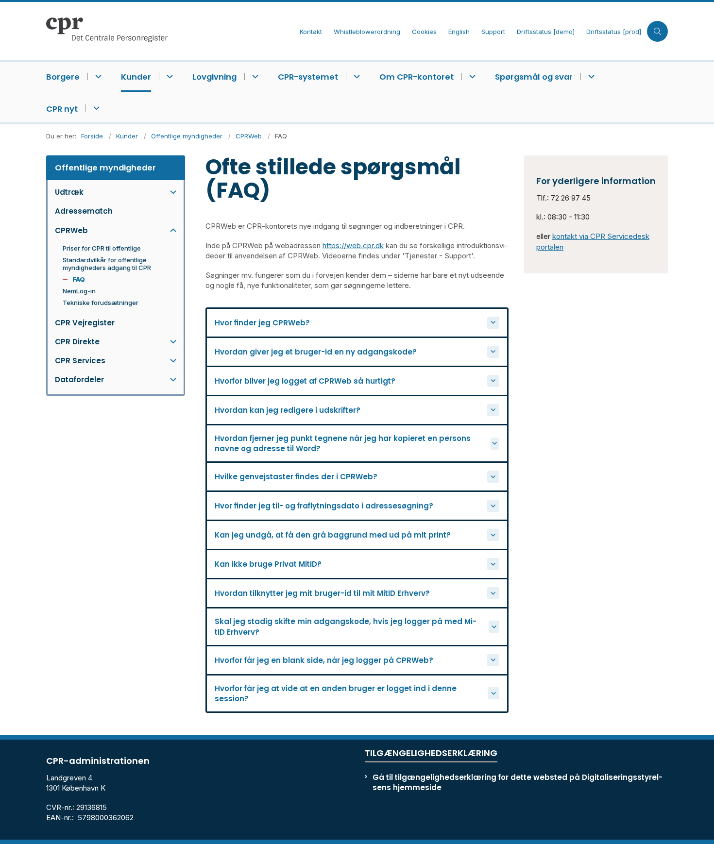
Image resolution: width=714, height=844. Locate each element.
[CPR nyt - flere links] (94, 108)
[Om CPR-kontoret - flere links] (470, 76)
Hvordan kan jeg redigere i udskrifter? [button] (287, 410)
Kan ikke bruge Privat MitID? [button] (268, 564)
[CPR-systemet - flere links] (355, 76)
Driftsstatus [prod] (613, 32)
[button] (170, 192)
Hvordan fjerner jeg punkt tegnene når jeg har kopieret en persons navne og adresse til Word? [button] (343, 443)
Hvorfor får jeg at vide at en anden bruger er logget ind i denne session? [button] (336, 693)
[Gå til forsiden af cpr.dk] (170, 31)
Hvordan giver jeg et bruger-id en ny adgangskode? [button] (316, 352)
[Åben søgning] (657, 31)
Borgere (63, 77)
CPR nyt (62, 109)
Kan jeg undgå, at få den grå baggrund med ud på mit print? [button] (333, 535)
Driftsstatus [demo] (546, 32)
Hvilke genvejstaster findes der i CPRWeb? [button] (296, 477)
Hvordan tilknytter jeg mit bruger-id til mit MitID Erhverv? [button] (322, 593)
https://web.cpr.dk (353, 245)
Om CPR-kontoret (416, 77)
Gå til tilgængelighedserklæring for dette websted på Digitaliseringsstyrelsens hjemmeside (518, 782)
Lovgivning (214, 77)
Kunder (136, 77)
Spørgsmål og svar (534, 77)
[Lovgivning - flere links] (253, 76)
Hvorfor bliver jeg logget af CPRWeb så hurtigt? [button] (305, 381)
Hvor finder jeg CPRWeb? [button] (262, 323)
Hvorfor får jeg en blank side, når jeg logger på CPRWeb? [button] (324, 660)
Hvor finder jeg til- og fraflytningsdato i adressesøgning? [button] (324, 506)
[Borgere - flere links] (96, 76)
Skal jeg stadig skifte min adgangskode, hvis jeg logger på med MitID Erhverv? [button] (345, 626)
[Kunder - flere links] (168, 76)
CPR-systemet (308, 77)
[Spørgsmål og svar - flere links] (589, 76)
